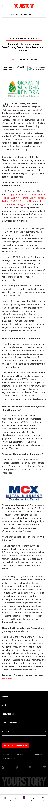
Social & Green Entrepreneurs (23, 38)
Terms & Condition (8, 758)
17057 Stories (33, 59)
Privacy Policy (38, 754)
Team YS (21, 59)
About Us (5, 754)
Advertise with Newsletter (15, 745)
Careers (20, 754)
